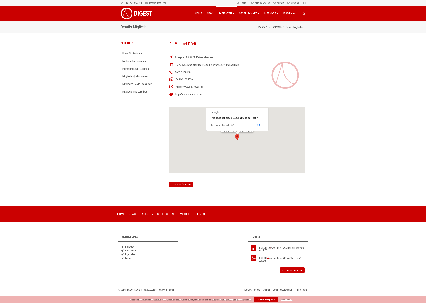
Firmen (288, 13)
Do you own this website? (222, 125)
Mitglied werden (262, 3)
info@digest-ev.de (157, 3)
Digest (143, 13)
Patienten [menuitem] (146, 214)
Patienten (225, 13)
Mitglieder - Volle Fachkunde (137, 84)
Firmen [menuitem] (200, 214)
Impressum (301, 289)
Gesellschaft (248, 13)
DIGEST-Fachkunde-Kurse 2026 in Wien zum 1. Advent (280, 259)
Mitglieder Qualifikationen (135, 76)
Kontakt (280, 3)
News (210, 13)
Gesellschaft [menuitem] (166, 214)
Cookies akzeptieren (266, 299)
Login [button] (243, 3)
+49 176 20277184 (133, 3)
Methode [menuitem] (186, 214)
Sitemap (295, 3)
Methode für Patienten (134, 61)
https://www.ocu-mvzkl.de (189, 86)
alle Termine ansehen (292, 270)
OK (258, 125)
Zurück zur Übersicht (181, 184)
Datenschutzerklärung (283, 289)
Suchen (304, 14)
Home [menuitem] (121, 214)
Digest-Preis (131, 254)
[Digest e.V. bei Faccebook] (304, 3)
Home (198, 13)
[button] (237, 137)
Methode (270, 13)
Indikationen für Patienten (135, 68)
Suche (257, 289)
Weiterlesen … (287, 299)
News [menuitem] (132, 214)
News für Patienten (132, 53)
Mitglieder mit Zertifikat (134, 91)
